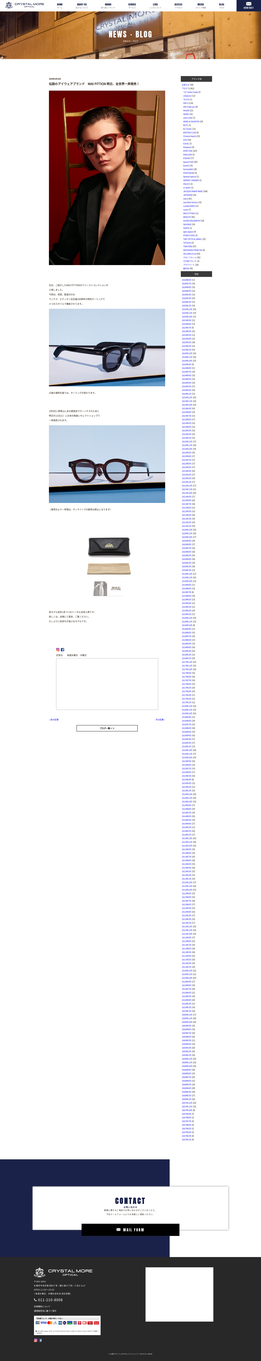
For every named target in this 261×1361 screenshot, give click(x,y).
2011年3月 (186, 959)
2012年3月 (186, 915)
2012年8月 (186, 897)
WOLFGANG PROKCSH (192, 250)
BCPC (185, 125)
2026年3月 (186, 298)
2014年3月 (186, 827)
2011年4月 (186, 955)
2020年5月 (186, 555)
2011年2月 (186, 963)
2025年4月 (186, 338)
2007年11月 (187, 1106)
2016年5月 (186, 731)
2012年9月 (186, 893)
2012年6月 (186, 904)
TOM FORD (187, 246)
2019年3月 (186, 606)
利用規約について (42, 1306)
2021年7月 (186, 504)
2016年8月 (186, 720)
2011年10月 (187, 933)
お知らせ (185, 84)
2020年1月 (186, 570)
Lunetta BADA (189, 206)
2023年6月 (186, 419)
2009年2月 (186, 1051)
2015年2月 (186, 786)
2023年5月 (186, 423)
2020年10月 (187, 537)
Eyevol (186, 165)
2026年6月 (186, 287)
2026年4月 (186, 294)
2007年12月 (187, 1102)
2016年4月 (186, 735)
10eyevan (187, 95)
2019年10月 (187, 581)
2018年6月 (186, 639)
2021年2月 (186, 522)
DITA (185, 139)
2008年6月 (186, 1080)
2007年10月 (187, 1110)
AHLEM (186, 110)
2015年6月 (186, 772)
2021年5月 (186, 511)
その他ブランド (190, 261)
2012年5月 (186, 908)
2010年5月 (186, 996)
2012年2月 (186, 919)
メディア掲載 (200, 6)
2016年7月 (186, 724)
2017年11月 (187, 665)
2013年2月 (186, 875)
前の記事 (54, 719)
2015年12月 (187, 750)
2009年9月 (186, 1025)
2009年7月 (186, 1033)
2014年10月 (187, 801)
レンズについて (155, 6)
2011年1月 (186, 966)
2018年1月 (186, 658)
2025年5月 (186, 335)
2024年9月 (186, 364)
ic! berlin (187, 187)
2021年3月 (186, 518)
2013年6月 (186, 860)
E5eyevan (187, 147)
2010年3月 (186, 1003)
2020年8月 (186, 544)
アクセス (178, 6)
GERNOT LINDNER (191, 180)
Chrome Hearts (189, 136)
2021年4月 (186, 515)
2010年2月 (186, 1007)
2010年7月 (186, 988)
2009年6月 (186, 1036)
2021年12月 (187, 485)
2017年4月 (186, 691)
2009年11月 (187, 1018)
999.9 (185, 103)
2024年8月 (186, 368)
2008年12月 (187, 1058)
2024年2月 (186, 390)
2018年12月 (187, 617)
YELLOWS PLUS (189, 253)
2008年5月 (186, 1084)
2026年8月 (186, 279)
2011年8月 (186, 941)
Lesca (185, 198)
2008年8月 (186, 1073)
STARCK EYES (189, 235)
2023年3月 (186, 430)
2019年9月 (186, 584)
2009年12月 (187, 1014)
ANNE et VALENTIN (191, 121)
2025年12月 (187, 309)
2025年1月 (186, 349)
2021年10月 (187, 492)
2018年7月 (186, 636)
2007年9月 (186, 1113)
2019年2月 (186, 610)
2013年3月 (186, 871)
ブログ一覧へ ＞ (107, 728)
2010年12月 (187, 970)
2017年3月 (186, 695)
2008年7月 (186, 1077)
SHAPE (186, 228)
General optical (189, 176)
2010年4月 (186, 1000)
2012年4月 (186, 911)
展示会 (186, 268)
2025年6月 (186, 331)
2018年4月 (186, 647)
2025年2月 (186, 346)
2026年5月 (186, 290)
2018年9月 (186, 628)
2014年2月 (186, 830)
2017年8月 (186, 676)
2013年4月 (186, 867)
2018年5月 (186, 643)
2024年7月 (186, 371)
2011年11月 (187, 930)
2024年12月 (187, 353)
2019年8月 (186, 588)
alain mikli (187, 117)
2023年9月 (186, 408)
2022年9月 (186, 452)
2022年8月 (186, 456)
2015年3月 (186, 783)
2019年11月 (187, 577)
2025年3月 (186, 342)
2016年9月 (186, 717)
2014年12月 (187, 794)
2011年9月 (186, 937)
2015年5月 (186, 775)
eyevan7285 (188, 161)
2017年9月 (186, 673)
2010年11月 (187, 974)
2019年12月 (187, 573)
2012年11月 (187, 886)
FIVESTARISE (188, 172)
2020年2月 (186, 566)
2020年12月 (187, 529)
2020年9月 (186, 540)
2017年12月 (187, 661)
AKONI (186, 114)
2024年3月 (186, 386)
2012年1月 (186, 922)
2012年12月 (187, 882)
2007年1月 (186, 1139)
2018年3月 (186, 650)
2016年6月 (186, 728)
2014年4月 (186, 823)
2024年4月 (186, 382)
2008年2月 (186, 1095)
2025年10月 (187, 316)
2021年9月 (186, 496)
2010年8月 (186, 985)
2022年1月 (186, 481)
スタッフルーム (190, 257)
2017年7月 (186, 680)
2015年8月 (186, 764)
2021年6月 (186, 507)
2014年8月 (186, 808)
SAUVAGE (187, 224)
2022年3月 (186, 474)
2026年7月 (186, 283)
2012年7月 (186, 900)
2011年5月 (186, 952)
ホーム (60, 6)
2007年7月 (186, 1121)
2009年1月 (186, 1055)
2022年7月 (186, 459)
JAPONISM (187, 194)
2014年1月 (186, 834)
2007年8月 (186, 1117)
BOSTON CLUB (189, 132)
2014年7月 (186, 812)
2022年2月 (186, 478)
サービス (132, 6)
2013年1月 (186, 878)
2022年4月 (186, 470)
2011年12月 (187, 926)
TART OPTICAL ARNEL (192, 239)
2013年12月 (187, 838)
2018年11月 (187, 621)
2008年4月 (186, 1088)
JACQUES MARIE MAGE (193, 191)
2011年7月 (186, 944)
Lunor (185, 209)
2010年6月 (186, 992)
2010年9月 (186, 981)
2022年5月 (186, 467)
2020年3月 (186, 562)
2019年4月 (186, 603)
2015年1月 (186, 790)
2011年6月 (186, 948)
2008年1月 (186, 1099)
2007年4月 (186, 1132)
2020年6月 (186, 551)
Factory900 (188, 169)
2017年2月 (186, 698)
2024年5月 (186, 379)
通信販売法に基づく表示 (45, 1310)
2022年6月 (186, 463)
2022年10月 (187, 448)
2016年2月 (186, 742)
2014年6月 (186, 816)
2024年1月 (186, 393)
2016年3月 (186, 739)
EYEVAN (186, 158)
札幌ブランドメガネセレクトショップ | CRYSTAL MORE (131, 1354)
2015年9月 (186, 761)
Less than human (190, 202)
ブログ (221, 6)
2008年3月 (186, 1091)
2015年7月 (186, 768)
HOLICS (186, 183)
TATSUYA (187, 242)
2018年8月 (186, 632)
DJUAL (186, 143)
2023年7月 (186, 415)
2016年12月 (187, 706)
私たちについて (82, 6)
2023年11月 (187, 401)
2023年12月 (187, 397)
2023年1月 (186, 437)
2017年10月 (187, 669)
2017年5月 (186, 687)
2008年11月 (187, 1062)
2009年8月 (186, 1029)
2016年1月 (186, 746)
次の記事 (160, 719)
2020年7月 (186, 548)
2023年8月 (186, 412)
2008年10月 (187, 1066)
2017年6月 (186, 684)
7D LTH (186, 99)
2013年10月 (187, 845)
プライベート (189, 264)
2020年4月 (186, 559)
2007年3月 (186, 1135)
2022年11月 (187, 445)
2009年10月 (187, 1022)
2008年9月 (186, 1069)
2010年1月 (186, 1011)
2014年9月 (186, 805)
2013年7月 (186, 856)
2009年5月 (186, 1040)
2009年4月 (186, 1044)
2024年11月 (187, 357)
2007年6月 (186, 1124)
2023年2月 (186, 434)
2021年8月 (186, 500)
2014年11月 (187, 797)
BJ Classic (187, 128)
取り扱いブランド (108, 6)
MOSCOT (187, 217)
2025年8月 (186, 323)
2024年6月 (186, 375)
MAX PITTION (189, 213)
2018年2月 (186, 654)
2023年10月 (187, 404)
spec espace (188, 231)
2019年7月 (186, 592)
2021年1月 (186, 526)
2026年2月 (186, 301)
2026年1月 (186, 305)
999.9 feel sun (189, 106)
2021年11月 (187, 489)
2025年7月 (186, 327)
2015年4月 (186, 779)
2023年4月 (186, 426)
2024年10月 (187, 360)
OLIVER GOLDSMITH (191, 220)
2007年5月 (186, 1128)
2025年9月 (186, 320)
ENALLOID (187, 154)
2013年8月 (186, 853)
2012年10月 (187, 889)
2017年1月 (186, 702)
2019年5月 (186, 599)
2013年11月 (187, 842)
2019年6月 (186, 595)
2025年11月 (187, 312)
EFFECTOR (187, 150)
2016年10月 (187, 713)
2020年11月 (187, 533)
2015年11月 (187, 753)
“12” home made (190, 92)
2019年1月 (186, 614)
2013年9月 (186, 849)
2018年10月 (187, 625)
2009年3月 (186, 1047)
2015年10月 (187, 757)
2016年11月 (187, 709)
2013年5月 (186, 864)
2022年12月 (187, 441)
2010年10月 (187, 977)
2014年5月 (186, 819)
